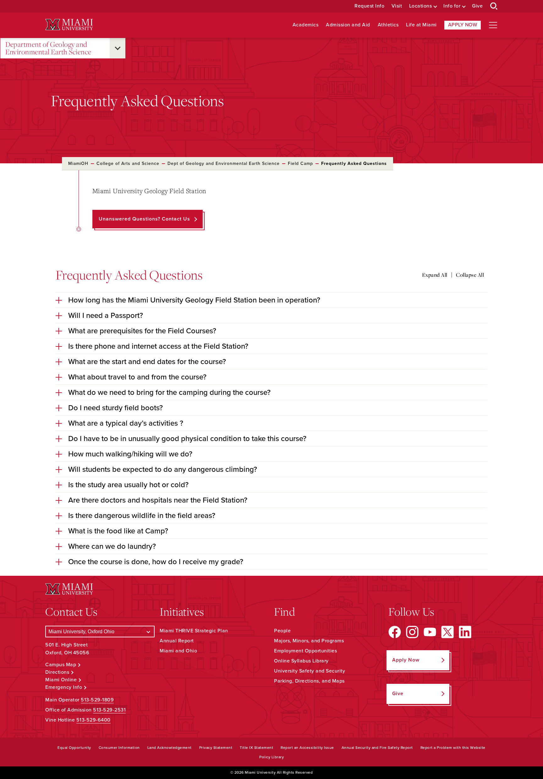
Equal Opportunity (74, 747)
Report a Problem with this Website (452, 747)
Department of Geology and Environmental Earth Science (48, 48)
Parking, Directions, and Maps (309, 681)
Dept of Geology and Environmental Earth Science (223, 163)
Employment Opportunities (305, 651)
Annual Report (177, 641)
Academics (306, 25)
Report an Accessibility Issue (307, 747)
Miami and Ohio (178, 651)
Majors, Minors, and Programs (309, 641)
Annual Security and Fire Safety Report (377, 747)
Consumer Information (119, 747)
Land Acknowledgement (169, 747)
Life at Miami (421, 25)
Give (477, 6)
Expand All (434, 274)
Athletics (388, 25)
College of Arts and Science (127, 163)
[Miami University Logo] (69, 24)
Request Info (369, 6)
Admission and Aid (348, 25)
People (282, 631)
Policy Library (271, 757)
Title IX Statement (256, 747)
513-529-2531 (109, 710)
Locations (420, 6)
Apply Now (462, 25)
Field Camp (300, 163)
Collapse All (470, 274)
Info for (451, 6)
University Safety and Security (309, 671)
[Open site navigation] (493, 25)
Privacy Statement (216, 747)
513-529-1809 (97, 700)
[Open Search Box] (494, 6)
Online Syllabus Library (301, 661)
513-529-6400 (93, 720)
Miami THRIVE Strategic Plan (194, 631)
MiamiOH (78, 163)
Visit (397, 6)
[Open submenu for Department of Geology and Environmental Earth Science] (117, 48)
